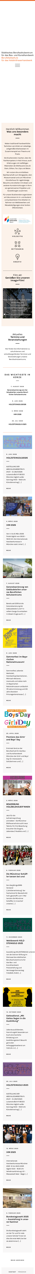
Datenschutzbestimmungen (13, 308)
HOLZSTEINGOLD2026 (17, 404)
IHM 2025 (11, 1152)
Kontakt (12, 1272)
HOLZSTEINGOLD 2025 (17, 424)
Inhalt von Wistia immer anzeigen (18, 314)
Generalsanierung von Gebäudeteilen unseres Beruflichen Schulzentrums (17, 392)
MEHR (8, 488)
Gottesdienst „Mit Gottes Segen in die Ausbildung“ (16, 1018)
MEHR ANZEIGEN (17, 1260)
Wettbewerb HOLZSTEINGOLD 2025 (15, 942)
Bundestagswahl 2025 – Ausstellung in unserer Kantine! (17, 1219)
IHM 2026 (17, 414)
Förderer (22, 1272)
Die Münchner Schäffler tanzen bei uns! (17, 875)
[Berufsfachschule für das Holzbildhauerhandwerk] (17, 56)
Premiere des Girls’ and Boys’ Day (15, 738)
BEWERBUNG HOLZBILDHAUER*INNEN (18, 805)
